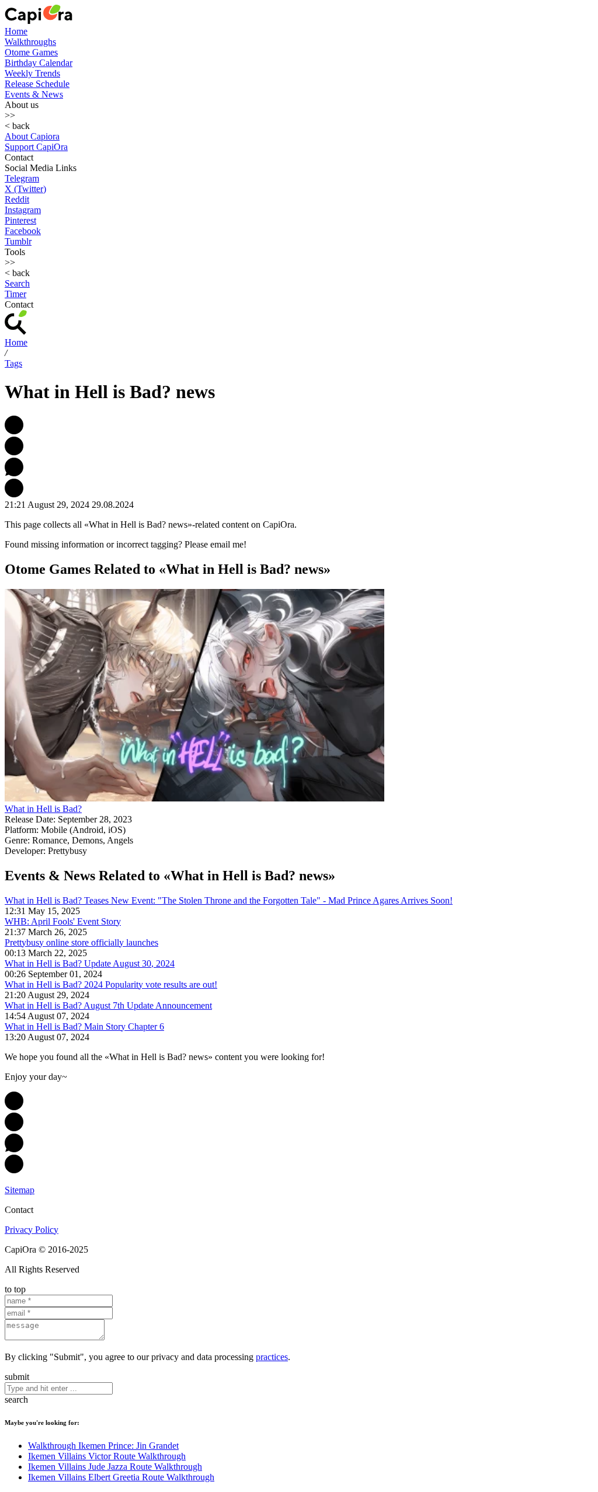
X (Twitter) (25, 189)
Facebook (23, 231)
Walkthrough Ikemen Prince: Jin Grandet (103, 1446)
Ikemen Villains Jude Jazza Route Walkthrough (115, 1467)
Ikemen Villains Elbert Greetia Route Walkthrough (121, 1477)
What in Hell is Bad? (43, 809)
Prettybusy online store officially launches (81, 942)
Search (17, 283)
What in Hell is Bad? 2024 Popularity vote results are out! (111, 984)
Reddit (17, 199)
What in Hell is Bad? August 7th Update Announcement (108, 1005)
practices (272, 1357)
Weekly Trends (32, 73)
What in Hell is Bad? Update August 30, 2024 (90, 963)
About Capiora (32, 136)
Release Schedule (37, 84)
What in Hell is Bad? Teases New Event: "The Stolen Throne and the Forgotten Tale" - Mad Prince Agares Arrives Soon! (229, 900)
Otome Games (31, 52)
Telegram (22, 178)
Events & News (34, 94)
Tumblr (18, 241)
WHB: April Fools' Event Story (63, 921)
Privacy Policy (31, 1230)
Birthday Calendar (38, 63)
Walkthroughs (30, 42)
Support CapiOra (36, 147)
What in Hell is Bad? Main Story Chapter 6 (84, 1026)
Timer (15, 294)
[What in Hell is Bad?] (194, 798)
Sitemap (19, 1190)
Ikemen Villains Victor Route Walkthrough (107, 1456)
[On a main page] (38, 21)
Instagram (23, 210)
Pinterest (20, 220)
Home (16, 31)
